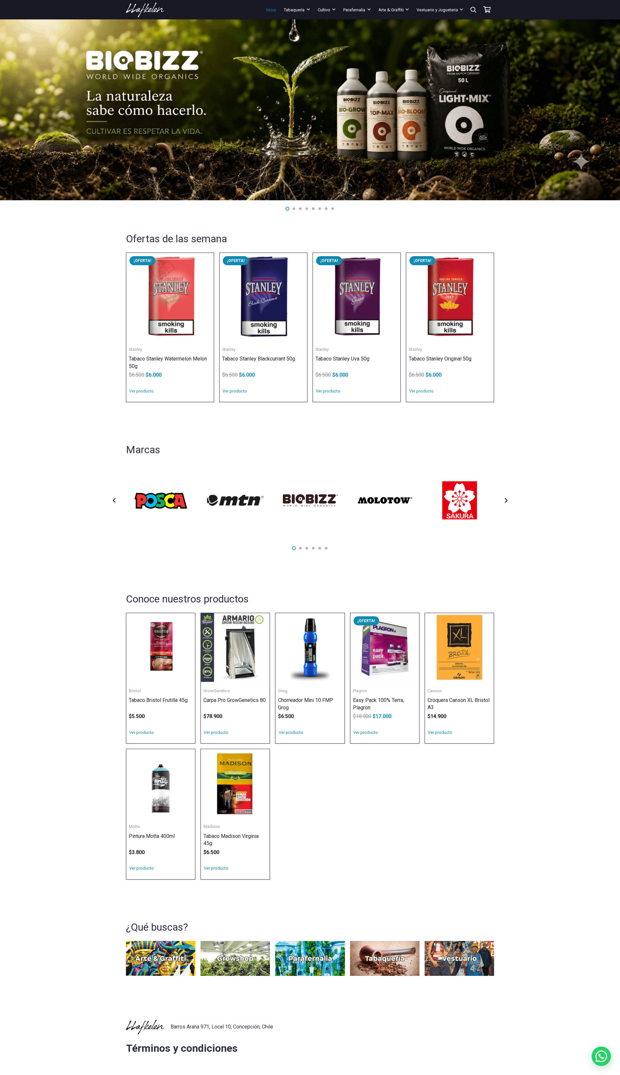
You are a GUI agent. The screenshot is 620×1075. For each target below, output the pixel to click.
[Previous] (114, 500)
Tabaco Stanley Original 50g (440, 359)
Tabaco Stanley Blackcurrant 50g (258, 359)
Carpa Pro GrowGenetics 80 (234, 700)
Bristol (135, 690)
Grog (282, 690)
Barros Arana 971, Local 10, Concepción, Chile (221, 1027)
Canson (435, 690)
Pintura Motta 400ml (152, 836)
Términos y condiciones (182, 1048)
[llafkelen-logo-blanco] (145, 10)
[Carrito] (487, 9)
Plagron (360, 690)
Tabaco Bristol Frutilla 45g (158, 700)
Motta (134, 826)
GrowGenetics (216, 690)
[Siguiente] (506, 500)
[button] (308, 9)
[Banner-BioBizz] (310, 109)
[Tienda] (160, 958)
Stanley (135, 349)
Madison (211, 826)
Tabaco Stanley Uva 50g (342, 359)
